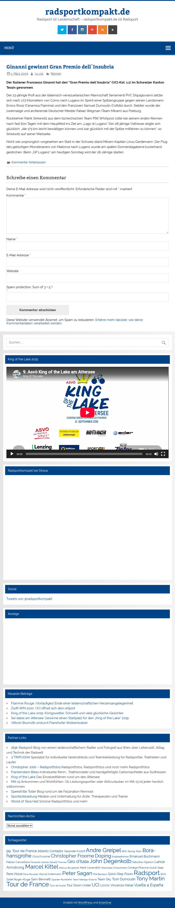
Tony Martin (150, 878)
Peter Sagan (77, 873)
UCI (95, 884)
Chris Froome (41, 856)
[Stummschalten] (156, 454)
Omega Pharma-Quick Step (145, 867)
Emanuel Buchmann (145, 856)
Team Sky (104, 879)
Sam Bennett (41, 879)
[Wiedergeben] (12, 454)
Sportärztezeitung (24, 796)
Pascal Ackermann (50, 874)
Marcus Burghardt (69, 867)
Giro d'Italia (78, 861)
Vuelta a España (148, 885)
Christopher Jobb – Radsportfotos (36, 767)
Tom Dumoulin (123, 879)
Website (12, 271)
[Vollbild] (163, 454)
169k (14, 748)
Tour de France (27, 884)
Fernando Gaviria (40, 862)
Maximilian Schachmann (114, 867)
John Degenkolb (110, 861)
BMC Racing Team (132, 851)
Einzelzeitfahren (120, 856)
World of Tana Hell (24, 801)
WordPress (85, 902)
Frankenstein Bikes (25, 772)
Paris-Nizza (14, 874)
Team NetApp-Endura (85, 879)
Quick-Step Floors (120, 874)
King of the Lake (23, 777)
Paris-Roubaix (30, 874)
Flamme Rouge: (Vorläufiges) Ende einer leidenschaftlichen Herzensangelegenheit (72, 703)
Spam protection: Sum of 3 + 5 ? (29, 287)
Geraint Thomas (58, 862)
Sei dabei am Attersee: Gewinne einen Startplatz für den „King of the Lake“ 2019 (70, 718)
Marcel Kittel (41, 866)
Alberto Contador (50, 851)
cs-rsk (39, 73)
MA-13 (15, 782)
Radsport (147, 873)
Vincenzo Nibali (122, 885)
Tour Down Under (79, 885)
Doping (103, 856)
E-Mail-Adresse (18, 255)
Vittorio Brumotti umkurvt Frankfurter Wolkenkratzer (49, 723)
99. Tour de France (21, 851)
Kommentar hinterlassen (29, 162)
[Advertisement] (87, 651)
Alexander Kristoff (74, 851)
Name (12, 239)
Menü (9, 48)
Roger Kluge (22, 879)
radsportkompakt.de (87, 11)
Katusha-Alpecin (143, 862)
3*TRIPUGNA (20, 757)
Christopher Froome (72, 856)
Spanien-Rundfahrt (61, 879)
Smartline (105, 902)
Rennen (56, 73)
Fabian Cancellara (18, 862)
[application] (87, 412)
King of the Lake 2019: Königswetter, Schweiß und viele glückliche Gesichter (67, 713)
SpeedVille (19, 791)
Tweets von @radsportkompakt (29, 599)
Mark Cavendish (90, 867)
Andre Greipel (103, 850)
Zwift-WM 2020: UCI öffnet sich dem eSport (43, 708)
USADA (105, 885)
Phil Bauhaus (100, 874)
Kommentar (16, 195)
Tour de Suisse (58, 885)
